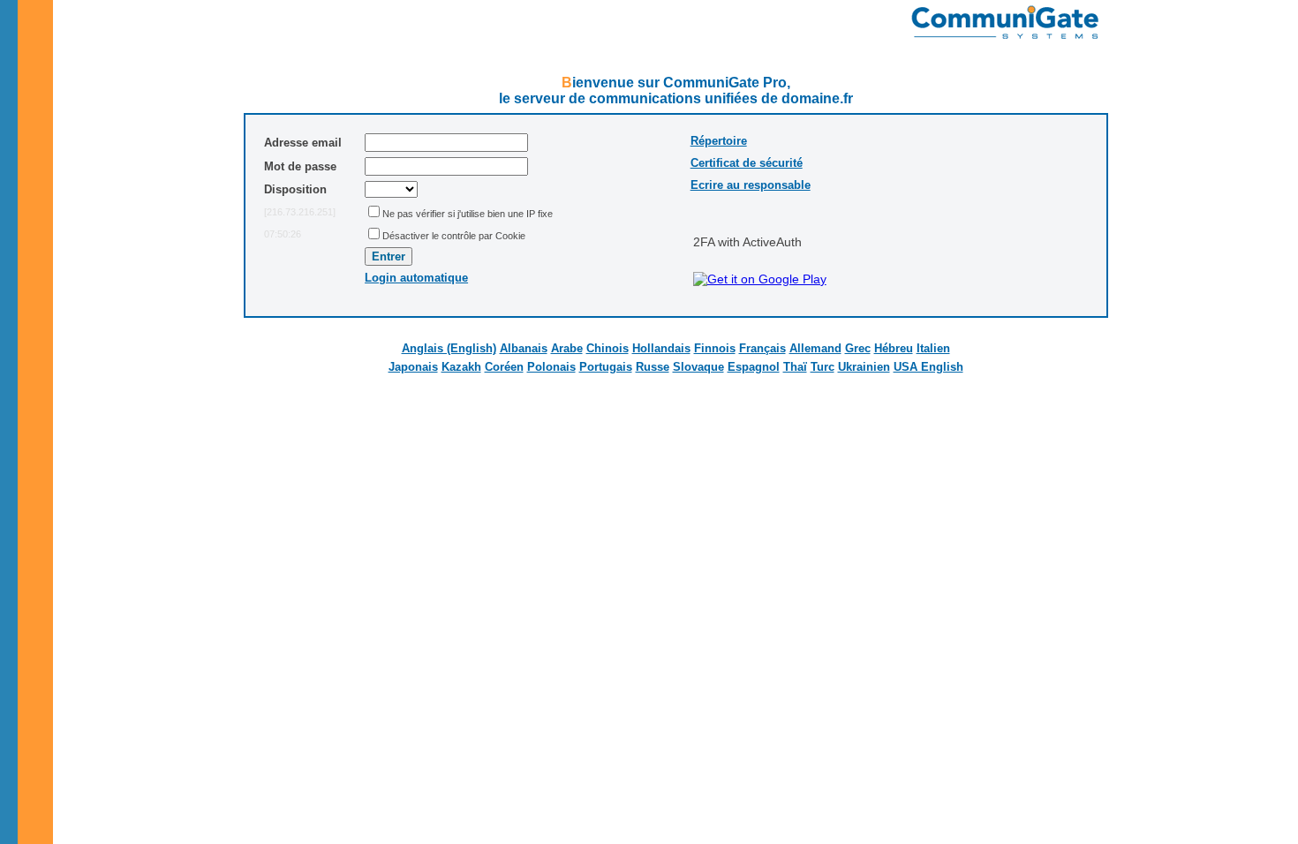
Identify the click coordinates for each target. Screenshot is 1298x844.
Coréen (504, 366)
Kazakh (461, 366)
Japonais (413, 366)
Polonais (551, 366)
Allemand (815, 348)
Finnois (715, 348)
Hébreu (893, 348)
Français (762, 348)
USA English (928, 366)
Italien (933, 348)
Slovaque (698, 366)
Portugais (605, 366)
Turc (822, 366)
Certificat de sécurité (747, 163)
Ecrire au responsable (751, 185)
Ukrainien (864, 366)
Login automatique (416, 277)
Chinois (607, 348)
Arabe (567, 348)
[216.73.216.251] (300, 212)
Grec (858, 348)
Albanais (523, 348)
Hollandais (661, 348)
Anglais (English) (449, 348)
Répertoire (719, 140)
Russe (652, 366)
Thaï (795, 366)
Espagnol (754, 366)
